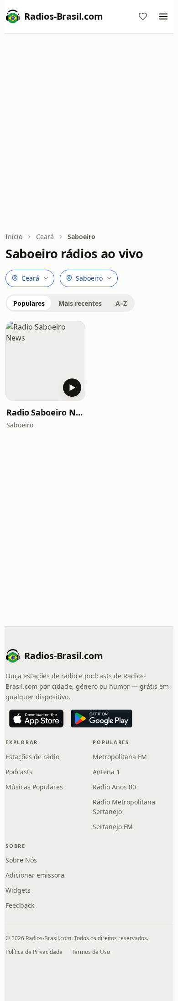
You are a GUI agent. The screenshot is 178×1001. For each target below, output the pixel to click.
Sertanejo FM (113, 826)
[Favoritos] (142, 16)
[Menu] (163, 16)
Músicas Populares (34, 787)
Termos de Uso (91, 952)
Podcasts (18, 771)
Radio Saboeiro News (45, 412)
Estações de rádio (32, 756)
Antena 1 (106, 771)
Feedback (19, 905)
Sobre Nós (21, 860)
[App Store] (36, 718)
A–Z (121, 303)
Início (13, 236)
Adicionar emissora (34, 875)
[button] (45, 361)
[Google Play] (101, 718)
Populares (29, 303)
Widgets (18, 890)
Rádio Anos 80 (114, 787)
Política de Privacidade (34, 952)
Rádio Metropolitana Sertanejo (124, 807)
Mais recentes (80, 303)
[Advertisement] (89, 133)
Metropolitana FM (120, 756)
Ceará (45, 236)
